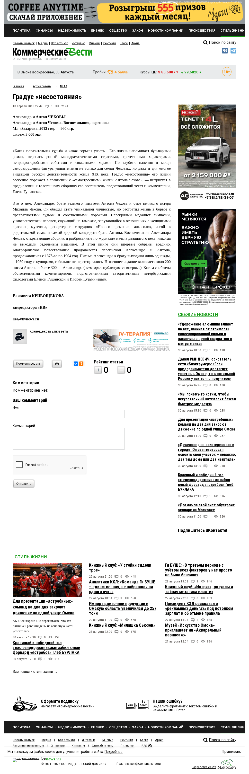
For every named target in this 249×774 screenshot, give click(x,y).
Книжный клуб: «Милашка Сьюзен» (122, 625)
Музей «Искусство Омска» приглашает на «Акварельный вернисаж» (193, 630)
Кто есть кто (59, 43)
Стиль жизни (31, 556)
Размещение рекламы (28, 746)
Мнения (94, 43)
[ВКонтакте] (76, 363)
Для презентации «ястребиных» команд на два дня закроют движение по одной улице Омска (206, 424)
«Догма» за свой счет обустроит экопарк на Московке (206, 507)
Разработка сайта (204, 767)
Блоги (124, 43)
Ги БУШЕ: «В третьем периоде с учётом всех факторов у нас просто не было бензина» (198, 570)
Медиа (43, 43)
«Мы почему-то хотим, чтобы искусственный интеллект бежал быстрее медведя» (207, 399)
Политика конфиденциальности (138, 763)
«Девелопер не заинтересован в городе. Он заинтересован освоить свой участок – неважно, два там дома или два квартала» (207, 452)
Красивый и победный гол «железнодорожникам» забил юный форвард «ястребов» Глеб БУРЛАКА (205, 482)
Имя (16, 408)
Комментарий (24, 426)
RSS (144, 746)
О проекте (58, 746)
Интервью (78, 43)
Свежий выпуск (24, 43)
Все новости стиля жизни (33, 671)
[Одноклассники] (81, 363)
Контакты (78, 746)
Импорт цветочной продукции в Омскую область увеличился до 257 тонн (122, 608)
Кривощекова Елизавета (49, 331)
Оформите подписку (60, 701)
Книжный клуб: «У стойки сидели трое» (120, 567)
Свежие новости (198, 314)
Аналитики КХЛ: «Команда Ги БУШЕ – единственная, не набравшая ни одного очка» (122, 586)
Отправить (23, 483)
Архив (135, 43)
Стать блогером (103, 746)
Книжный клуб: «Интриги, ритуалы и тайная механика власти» (199, 589)
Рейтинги (109, 43)
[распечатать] (56, 366)
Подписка (127, 746)
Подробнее (114, 752)
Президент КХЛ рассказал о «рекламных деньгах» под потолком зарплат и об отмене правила (199, 608)
